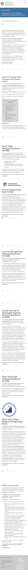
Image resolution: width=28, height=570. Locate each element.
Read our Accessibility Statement (6, 566)
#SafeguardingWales (7, 62)
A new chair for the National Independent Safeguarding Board (13, 14)
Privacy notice (5, 547)
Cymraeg (25, 0)
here (6, 216)
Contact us (3, 567)
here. (6, 176)
